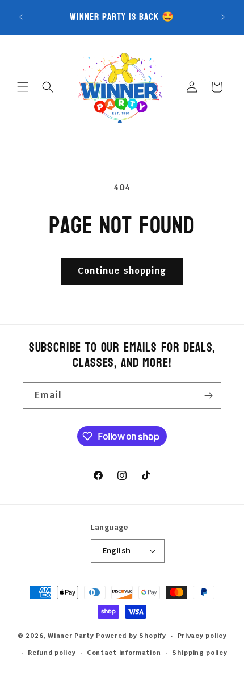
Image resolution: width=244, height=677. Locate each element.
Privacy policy (202, 636)
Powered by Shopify (131, 636)
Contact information (124, 653)
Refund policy (51, 653)
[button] (22, 86)
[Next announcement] (223, 17)
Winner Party (71, 636)
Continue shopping (122, 270)
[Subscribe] (208, 395)
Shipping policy (200, 653)
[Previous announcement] (21, 17)
